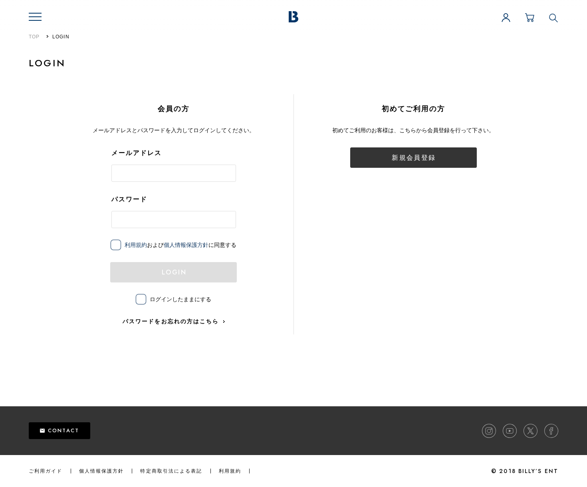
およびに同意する (180, 245)
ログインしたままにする (180, 299)
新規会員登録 (414, 157)
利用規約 (136, 245)
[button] (35, 16)
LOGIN (174, 272)
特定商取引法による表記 (171, 471)
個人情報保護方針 (186, 245)
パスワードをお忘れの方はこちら (171, 321)
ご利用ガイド (46, 471)
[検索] (553, 17)
